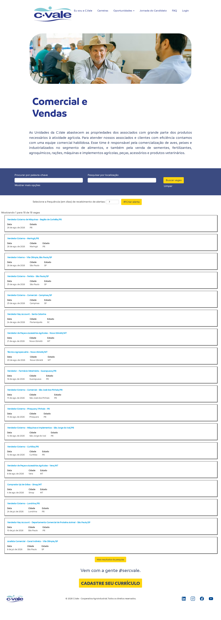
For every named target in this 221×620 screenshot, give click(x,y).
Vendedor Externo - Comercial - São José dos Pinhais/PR (34, 389)
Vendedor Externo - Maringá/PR (23, 238)
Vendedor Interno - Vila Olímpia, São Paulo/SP (29, 257)
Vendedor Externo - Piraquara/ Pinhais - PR (28, 408)
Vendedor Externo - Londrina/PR (23, 503)
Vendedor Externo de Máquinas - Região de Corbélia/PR (34, 219)
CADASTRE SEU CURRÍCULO (110, 583)
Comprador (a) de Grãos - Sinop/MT (24, 484)
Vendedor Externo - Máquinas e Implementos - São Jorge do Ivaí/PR (40, 427)
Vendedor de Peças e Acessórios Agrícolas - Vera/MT (32, 465)
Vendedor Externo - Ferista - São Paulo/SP (28, 276)
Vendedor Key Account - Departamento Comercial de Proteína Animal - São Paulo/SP (48, 522)
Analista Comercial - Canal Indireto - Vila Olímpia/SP (32, 541)
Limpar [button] (168, 186)
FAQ (174, 10)
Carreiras (102, 10)
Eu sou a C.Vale (83, 10)
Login (185, 10)
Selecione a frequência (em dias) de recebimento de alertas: (69, 201)
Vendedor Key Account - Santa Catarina (26, 314)
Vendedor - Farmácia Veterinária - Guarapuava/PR (31, 370)
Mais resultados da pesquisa (110, 559)
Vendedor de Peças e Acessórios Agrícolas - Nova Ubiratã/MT (37, 333)
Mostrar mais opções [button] (27, 185)
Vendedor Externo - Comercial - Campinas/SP (29, 295)
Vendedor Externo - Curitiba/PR (23, 446)
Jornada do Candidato (153, 10)
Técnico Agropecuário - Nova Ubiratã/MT (27, 351)
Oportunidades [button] (123, 10)
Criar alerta (133, 202)
